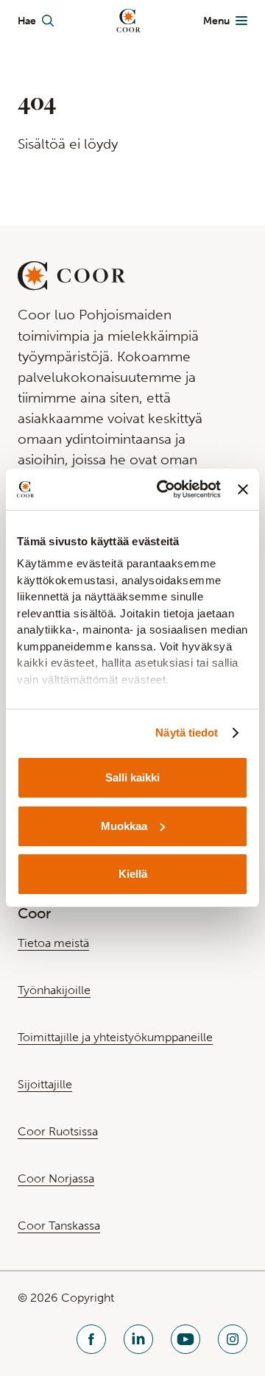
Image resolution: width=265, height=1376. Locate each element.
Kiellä (133, 874)
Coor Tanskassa (59, 1226)
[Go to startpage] (128, 20)
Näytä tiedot (186, 732)
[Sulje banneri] (243, 489)
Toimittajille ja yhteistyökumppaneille (115, 1037)
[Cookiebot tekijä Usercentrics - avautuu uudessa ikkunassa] (164, 489)
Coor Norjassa (56, 1178)
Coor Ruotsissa (58, 1131)
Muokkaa (124, 826)
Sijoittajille (45, 1084)
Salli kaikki (132, 777)
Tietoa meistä (53, 943)
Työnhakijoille (54, 990)
